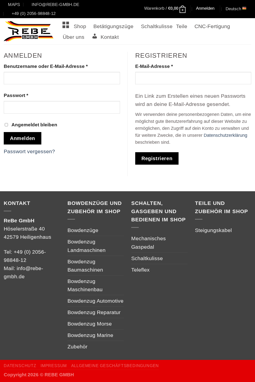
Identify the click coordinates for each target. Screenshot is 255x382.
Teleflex (140, 270)
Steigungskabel (213, 230)
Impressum (54, 366)
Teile (181, 26)
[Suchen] (127, 9)
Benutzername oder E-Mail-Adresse (59, 66)
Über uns (73, 37)
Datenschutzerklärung (225, 135)
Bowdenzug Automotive (95, 301)
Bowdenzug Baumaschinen (85, 266)
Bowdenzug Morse (89, 324)
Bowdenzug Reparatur (94, 312)
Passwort (29, 95)
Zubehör (77, 346)
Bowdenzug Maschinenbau (85, 285)
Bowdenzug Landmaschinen (86, 246)
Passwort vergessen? (29, 151)
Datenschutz (20, 366)
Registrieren (156, 158)
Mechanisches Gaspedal (148, 242)
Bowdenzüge (82, 230)
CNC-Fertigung (212, 26)
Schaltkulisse (157, 26)
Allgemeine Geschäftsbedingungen (115, 366)
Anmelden (22, 138)
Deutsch (233, 8)
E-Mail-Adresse (167, 66)
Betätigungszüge (113, 26)
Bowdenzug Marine (90, 335)
